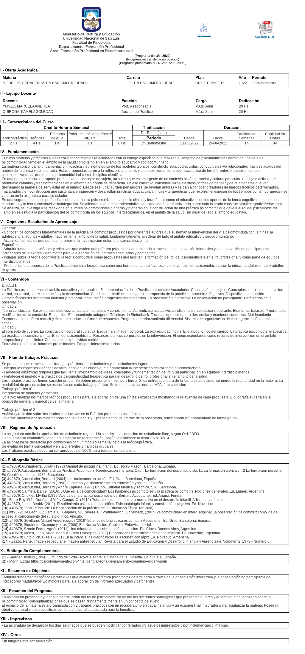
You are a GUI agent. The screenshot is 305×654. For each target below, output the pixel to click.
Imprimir (204, 35)
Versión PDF (265, 37)
